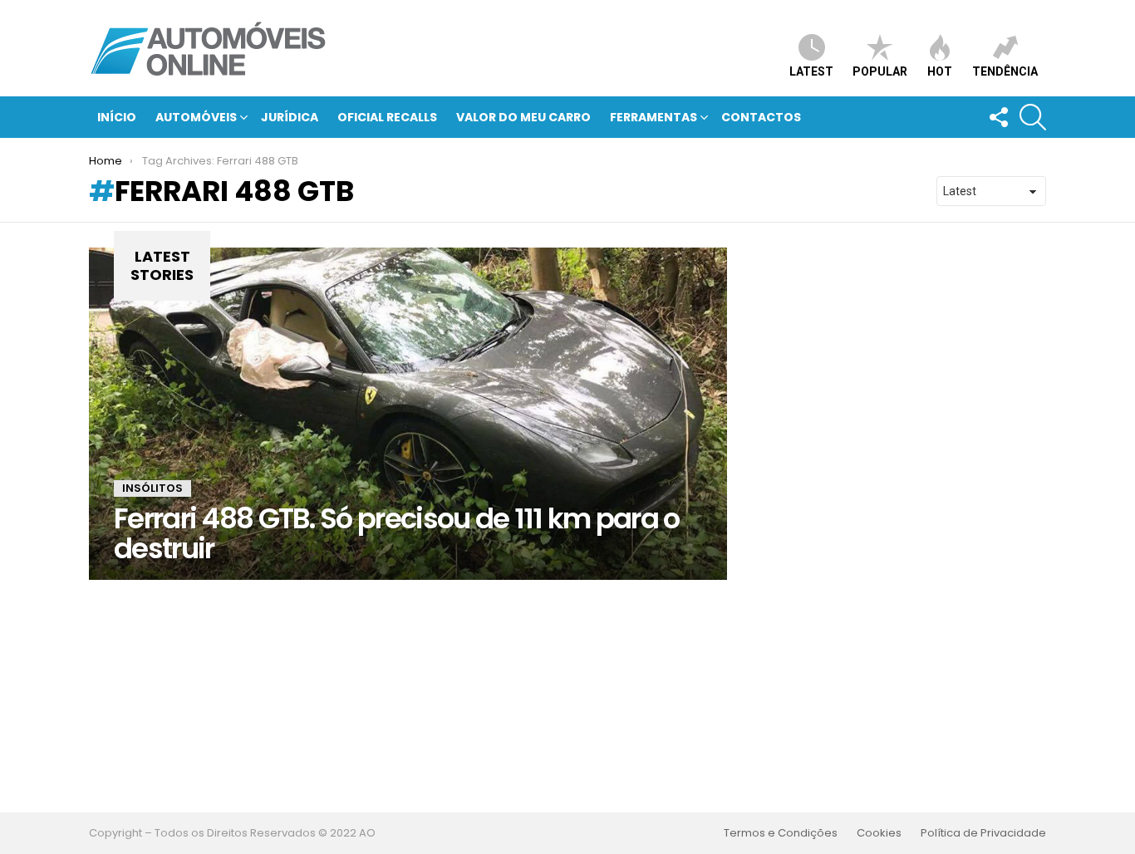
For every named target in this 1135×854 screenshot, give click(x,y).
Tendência (1005, 71)
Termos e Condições (781, 833)
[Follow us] (998, 117)
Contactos (761, 117)
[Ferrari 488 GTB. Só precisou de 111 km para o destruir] (408, 414)
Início (116, 117)
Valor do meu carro (523, 117)
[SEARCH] (1033, 117)
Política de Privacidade (983, 833)
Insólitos (152, 488)
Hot (939, 71)
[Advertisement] (567, 696)
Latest (811, 71)
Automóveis (196, 117)
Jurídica (289, 117)
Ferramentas (653, 117)
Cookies (879, 833)
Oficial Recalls (387, 117)
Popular (879, 71)
